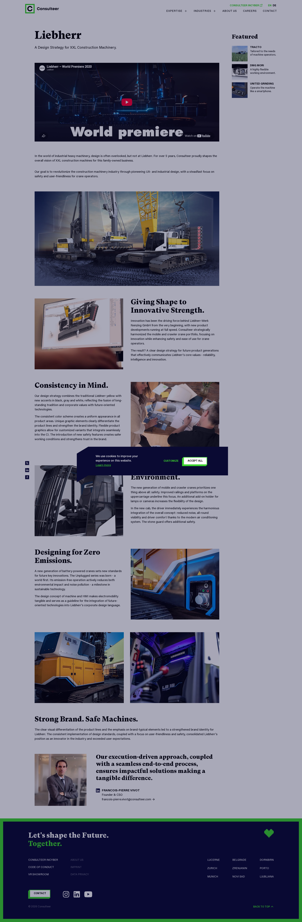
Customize (171, 461)
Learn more (103, 465)
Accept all (195, 461)
